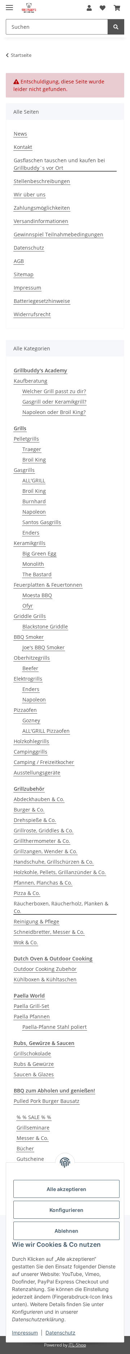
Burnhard (34, 501)
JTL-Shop (77, 1345)
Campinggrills (30, 751)
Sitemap (24, 274)
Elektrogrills (28, 678)
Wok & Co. (26, 942)
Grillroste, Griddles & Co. (43, 830)
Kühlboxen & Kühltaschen (45, 979)
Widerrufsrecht (32, 314)
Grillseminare (33, 1127)
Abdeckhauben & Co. (39, 799)
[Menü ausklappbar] (9, 4)
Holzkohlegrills (31, 741)
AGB (19, 261)
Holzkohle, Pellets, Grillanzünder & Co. (60, 872)
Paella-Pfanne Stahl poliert (54, 1026)
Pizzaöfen (25, 709)
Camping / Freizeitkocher (44, 762)
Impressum (25, 1333)
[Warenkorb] (117, 8)
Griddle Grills (30, 616)
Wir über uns (30, 194)
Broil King (34, 459)
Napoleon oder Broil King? (54, 412)
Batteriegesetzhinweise (42, 300)
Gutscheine (30, 1158)
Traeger (31, 449)
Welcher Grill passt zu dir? (54, 391)
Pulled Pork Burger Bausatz (46, 1101)
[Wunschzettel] (102, 8)
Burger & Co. (29, 809)
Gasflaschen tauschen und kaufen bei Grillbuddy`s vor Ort (59, 164)
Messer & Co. (32, 1138)
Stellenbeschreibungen (42, 181)
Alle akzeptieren (66, 1189)
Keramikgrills (30, 543)
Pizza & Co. (27, 893)
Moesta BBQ (37, 595)
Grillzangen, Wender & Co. (45, 851)
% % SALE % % (34, 1117)
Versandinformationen (41, 221)
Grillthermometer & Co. (42, 840)
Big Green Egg (39, 553)
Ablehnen (66, 1231)
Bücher (25, 1148)
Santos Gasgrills (41, 522)
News (20, 133)
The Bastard (37, 574)
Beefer (30, 668)
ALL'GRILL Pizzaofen (46, 730)
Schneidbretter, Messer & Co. (49, 931)
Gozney (31, 720)
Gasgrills (24, 470)
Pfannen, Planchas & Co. (43, 882)
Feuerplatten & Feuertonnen (48, 584)
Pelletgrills (26, 438)
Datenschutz (60, 1333)
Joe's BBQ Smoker (43, 647)
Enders (30, 532)
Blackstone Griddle (45, 626)
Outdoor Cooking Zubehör (45, 968)
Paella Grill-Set (31, 1006)
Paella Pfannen (32, 1016)
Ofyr (27, 605)
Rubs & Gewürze (34, 1063)
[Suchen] (116, 27)
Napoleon (34, 511)
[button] (89, 8)
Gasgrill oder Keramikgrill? (54, 401)
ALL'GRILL (33, 480)
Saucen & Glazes (34, 1074)
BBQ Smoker (29, 636)
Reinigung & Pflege (36, 921)
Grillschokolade (32, 1053)
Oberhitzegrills (32, 657)
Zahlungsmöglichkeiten (42, 207)
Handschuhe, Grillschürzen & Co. (54, 861)
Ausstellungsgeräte (37, 772)
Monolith (33, 563)
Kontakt (23, 147)
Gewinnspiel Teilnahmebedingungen (58, 234)
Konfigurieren (66, 1210)
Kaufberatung (30, 380)
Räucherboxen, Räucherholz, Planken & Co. (61, 907)
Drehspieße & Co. (35, 820)
